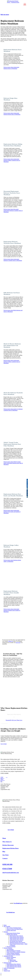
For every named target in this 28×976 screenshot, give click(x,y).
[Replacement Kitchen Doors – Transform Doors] (14, 1)
